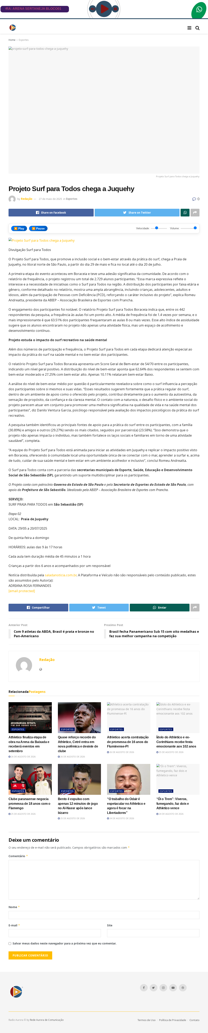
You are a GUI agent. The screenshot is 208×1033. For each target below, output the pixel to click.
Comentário (18, 856)
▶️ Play (19, 228)
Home (12, 40)
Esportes (24, 40)
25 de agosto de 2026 (170, 752)
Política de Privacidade (172, 1020)
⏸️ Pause (38, 228)
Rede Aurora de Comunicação (47, 1020)
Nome (14, 907)
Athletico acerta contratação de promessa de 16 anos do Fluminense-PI (128, 742)
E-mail (14, 925)
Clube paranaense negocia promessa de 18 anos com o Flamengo (29, 803)
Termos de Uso (147, 1020)
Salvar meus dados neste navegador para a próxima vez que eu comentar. (64, 943)
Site (109, 925)
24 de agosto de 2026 (121, 818)
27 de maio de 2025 (50, 199)
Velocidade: (143, 228)
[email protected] (22, 591)
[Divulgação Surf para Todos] (42, 240)
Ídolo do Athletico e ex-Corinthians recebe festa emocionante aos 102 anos (176, 742)
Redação (26, 199)
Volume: (175, 228)
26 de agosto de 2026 (23, 756)
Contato (194, 1020)
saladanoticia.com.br (60, 575)
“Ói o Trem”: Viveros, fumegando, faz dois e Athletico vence (172, 803)
